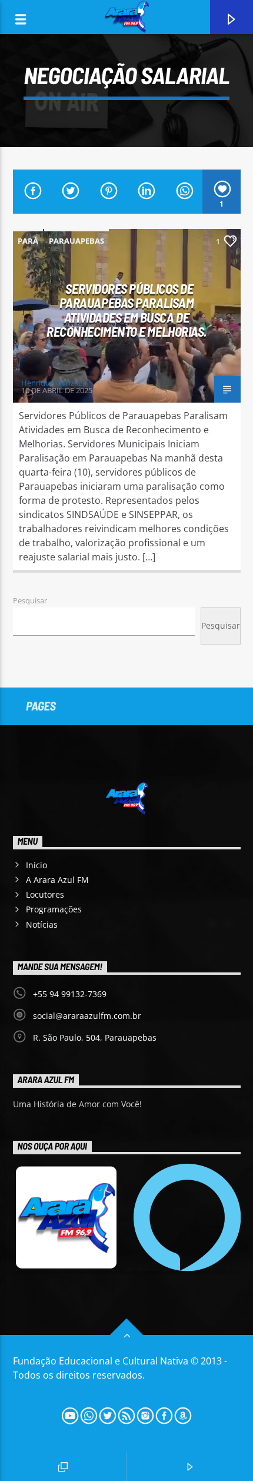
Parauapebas (76, 240)
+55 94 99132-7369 (69, 993)
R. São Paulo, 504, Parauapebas (95, 1037)
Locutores (45, 894)
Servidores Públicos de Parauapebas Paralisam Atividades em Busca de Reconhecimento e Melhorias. (126, 310)
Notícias (42, 924)
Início (36, 865)
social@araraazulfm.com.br (87, 1015)
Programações (54, 909)
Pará (28, 240)
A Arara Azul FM (57, 879)
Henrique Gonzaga (53, 382)
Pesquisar (30, 600)
